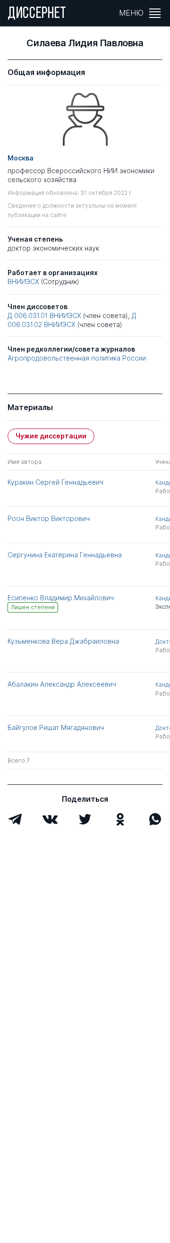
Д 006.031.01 (28, 315)
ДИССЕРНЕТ (37, 14)
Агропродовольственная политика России (77, 358)
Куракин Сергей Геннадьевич (55, 482)
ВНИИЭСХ (23, 281)
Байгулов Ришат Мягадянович (56, 727)
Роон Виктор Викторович (49, 518)
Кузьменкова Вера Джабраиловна (63, 641)
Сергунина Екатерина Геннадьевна (65, 555)
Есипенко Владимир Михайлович (61, 598)
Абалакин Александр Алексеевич (62, 684)
